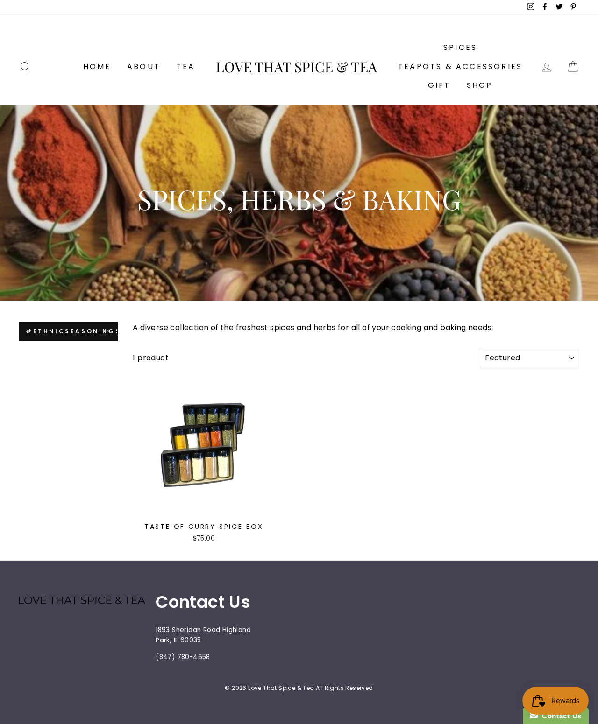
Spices (460, 47)
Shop (480, 85)
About (143, 66)
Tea (185, 66)
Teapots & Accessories (460, 66)
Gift (439, 85)
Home (97, 66)
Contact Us (560, 716)
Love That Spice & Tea (296, 67)
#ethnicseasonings (72, 331)
